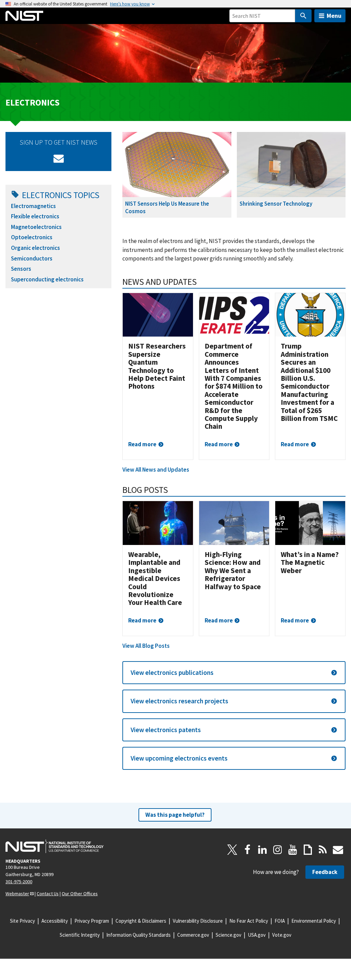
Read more (142, 444)
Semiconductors (31, 258)
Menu (334, 16)
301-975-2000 (18, 881)
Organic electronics (35, 248)
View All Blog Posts (146, 646)
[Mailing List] (338, 849)
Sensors (21, 268)
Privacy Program (91, 921)
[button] (234, 672)
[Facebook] (247, 849)
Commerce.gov (193, 935)
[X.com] (232, 849)
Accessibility (54, 921)
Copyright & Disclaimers (141, 921)
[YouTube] (292, 849)
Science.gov (228, 935)
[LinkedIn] (262, 849)
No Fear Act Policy (248, 921)
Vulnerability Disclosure (198, 921)
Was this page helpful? (175, 814)
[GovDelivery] (58, 158)
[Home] (24, 15)
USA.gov (257, 935)
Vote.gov (281, 935)
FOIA (280, 921)
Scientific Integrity (80, 935)
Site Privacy (22, 921)
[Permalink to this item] (201, 282)
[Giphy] (307, 849)
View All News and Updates (155, 469)
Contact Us (48, 893)
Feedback (324, 872)
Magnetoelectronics (36, 227)
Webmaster (17, 893)
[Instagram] (277, 849)
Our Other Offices (80, 893)
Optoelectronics (31, 237)
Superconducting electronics (47, 279)
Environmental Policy (313, 921)
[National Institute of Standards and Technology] (54, 846)
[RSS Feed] (322, 849)
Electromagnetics (33, 206)
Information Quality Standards (138, 935)
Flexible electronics (35, 216)
